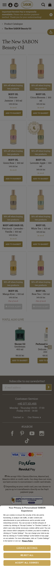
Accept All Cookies (27, 563)
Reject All (27, 555)
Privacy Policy (27, 541)
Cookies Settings (27, 548)
